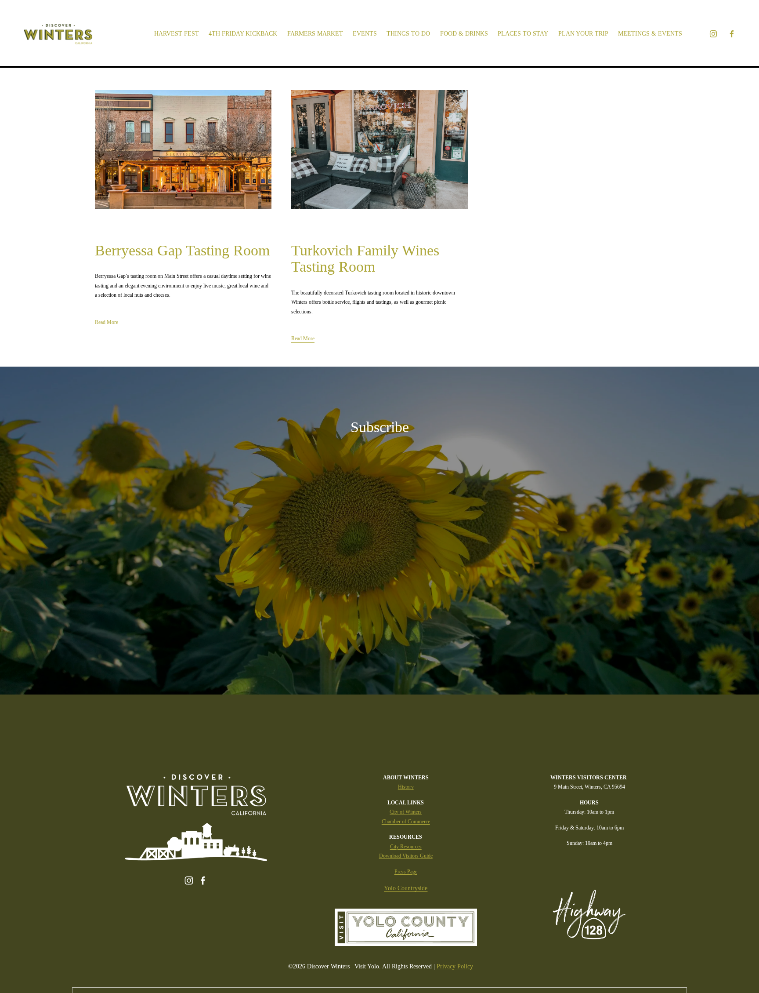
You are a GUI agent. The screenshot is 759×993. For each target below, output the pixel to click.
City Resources (406, 847)
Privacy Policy (455, 966)
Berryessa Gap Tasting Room (182, 250)
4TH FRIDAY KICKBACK (243, 33)
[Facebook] (731, 33)
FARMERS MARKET (315, 33)
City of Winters (406, 812)
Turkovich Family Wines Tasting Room (365, 258)
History (406, 787)
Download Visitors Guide (406, 856)
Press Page (405, 872)
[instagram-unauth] (713, 33)
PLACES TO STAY (523, 33)
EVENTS (365, 33)
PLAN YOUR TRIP (583, 33)
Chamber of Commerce (406, 821)
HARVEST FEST (176, 33)
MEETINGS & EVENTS (650, 33)
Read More (106, 322)
